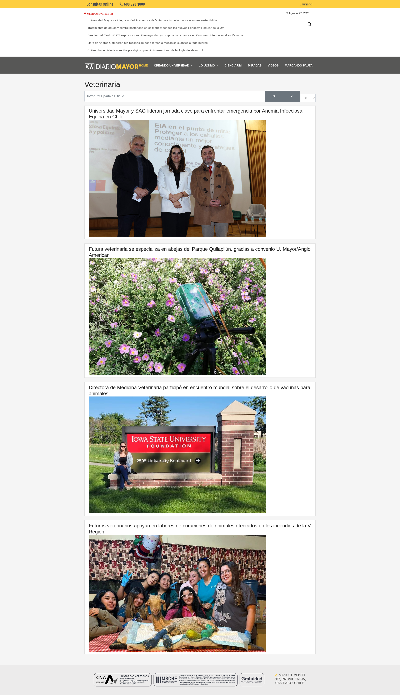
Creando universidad (171, 65)
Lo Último (207, 65)
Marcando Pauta (298, 65)
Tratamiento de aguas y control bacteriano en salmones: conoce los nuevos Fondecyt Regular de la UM (156, 27)
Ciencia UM (233, 65)
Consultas (99, 4)
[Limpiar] (291, 96)
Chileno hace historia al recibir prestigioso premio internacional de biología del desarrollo (146, 50)
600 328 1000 (134, 4)
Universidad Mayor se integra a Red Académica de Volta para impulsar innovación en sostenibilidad (153, 20)
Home (143, 65)
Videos (273, 65)
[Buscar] (274, 96)
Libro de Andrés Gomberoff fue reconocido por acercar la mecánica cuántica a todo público (148, 42)
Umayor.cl (306, 4)
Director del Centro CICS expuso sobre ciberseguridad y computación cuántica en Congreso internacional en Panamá (165, 35)
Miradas (254, 65)
